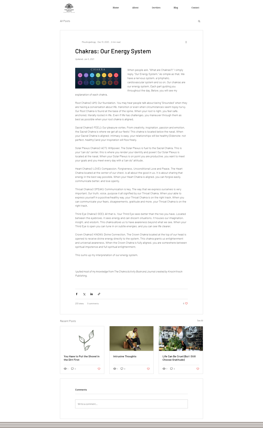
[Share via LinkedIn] (91, 294)
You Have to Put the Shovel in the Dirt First (82, 358)
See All (200, 320)
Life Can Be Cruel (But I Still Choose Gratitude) (179, 358)
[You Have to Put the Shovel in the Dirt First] (82, 338)
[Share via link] (99, 294)
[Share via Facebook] (76, 294)
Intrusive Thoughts (124, 356)
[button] (199, 21)
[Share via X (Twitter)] (84, 294)
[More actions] (186, 42)
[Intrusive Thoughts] (132, 338)
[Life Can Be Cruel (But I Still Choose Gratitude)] (181, 338)
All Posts (65, 21)
